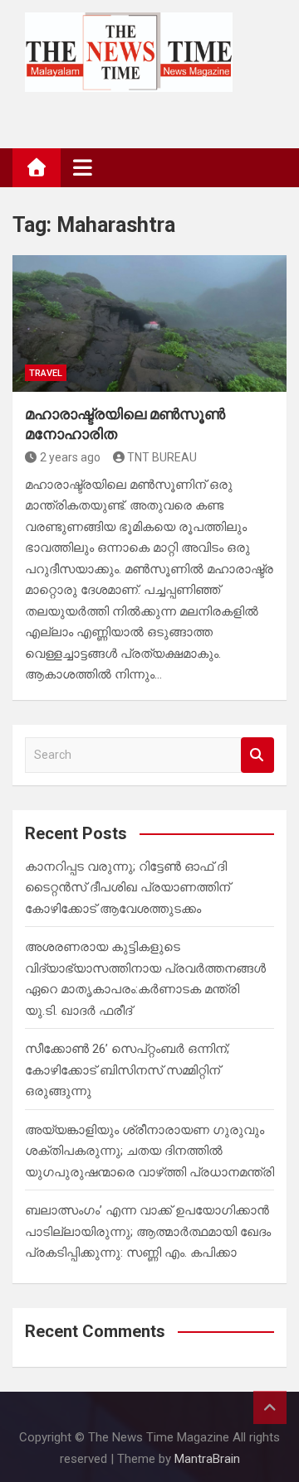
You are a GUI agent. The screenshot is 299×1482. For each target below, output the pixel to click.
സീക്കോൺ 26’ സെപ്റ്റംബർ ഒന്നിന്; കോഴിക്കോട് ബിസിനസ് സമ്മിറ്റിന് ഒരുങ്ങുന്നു (127, 1069)
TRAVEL (45, 373)
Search (257, 755)
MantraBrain (207, 1458)
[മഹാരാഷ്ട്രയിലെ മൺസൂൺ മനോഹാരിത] (149, 323)
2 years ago (70, 457)
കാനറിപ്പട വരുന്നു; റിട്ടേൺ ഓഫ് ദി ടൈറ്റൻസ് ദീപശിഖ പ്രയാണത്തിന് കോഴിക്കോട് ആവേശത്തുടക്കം (127, 887)
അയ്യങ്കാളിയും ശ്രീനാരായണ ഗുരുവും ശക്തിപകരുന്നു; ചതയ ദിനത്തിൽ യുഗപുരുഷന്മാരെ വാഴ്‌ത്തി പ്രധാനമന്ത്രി (149, 1151)
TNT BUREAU (162, 457)
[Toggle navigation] (83, 167)
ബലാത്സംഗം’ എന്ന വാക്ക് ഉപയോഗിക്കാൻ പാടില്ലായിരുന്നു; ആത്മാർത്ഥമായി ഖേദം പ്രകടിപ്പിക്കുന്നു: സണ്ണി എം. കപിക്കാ (148, 1231)
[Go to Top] (270, 1407)
